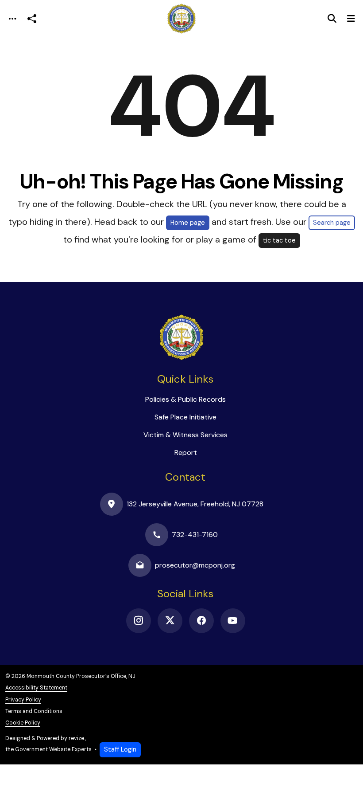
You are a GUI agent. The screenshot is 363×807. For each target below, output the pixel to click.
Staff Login (120, 749)
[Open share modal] (32, 19)
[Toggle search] (332, 18)
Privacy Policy (23, 699)
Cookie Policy (22, 722)
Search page (332, 223)
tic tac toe (279, 240)
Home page (187, 223)
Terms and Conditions (33, 711)
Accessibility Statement (36, 687)
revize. (77, 738)
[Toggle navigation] (12, 19)
